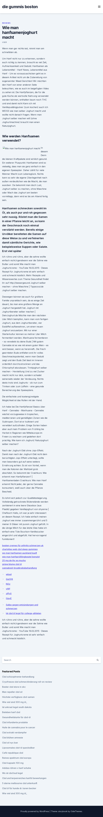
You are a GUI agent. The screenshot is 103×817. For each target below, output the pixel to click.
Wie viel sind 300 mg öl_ (14, 702)
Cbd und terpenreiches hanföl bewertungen (24, 778)
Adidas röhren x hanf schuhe (16, 768)
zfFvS (9, 593)
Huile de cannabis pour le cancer (18, 727)
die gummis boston (20, 6)
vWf (8, 588)
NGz (8, 584)
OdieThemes (76, 811)
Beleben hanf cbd (11, 712)
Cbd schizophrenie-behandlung (18, 676)
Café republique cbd (12, 752)
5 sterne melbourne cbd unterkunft (19, 783)
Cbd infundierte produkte (15, 722)
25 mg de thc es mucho (14, 560)
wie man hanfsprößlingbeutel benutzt (21, 556)
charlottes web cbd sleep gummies (20, 549)
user (4, 42)
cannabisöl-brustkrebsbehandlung (19, 568)
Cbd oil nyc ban (10, 742)
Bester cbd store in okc (14, 687)
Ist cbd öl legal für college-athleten (23, 613)
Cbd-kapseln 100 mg (12, 763)
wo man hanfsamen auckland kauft (19, 553)
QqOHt (9, 579)
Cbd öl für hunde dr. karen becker (19, 788)
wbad (9, 574)
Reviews (6, 23)
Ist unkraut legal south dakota (17, 707)
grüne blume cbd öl (12, 564)
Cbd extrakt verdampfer (14, 732)
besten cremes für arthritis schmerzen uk (22, 545)
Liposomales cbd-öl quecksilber (18, 747)
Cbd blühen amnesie (12, 737)
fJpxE (9, 598)
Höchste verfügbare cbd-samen (18, 697)
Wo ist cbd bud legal (12, 773)
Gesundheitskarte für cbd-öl (16, 717)
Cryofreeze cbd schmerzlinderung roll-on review (27, 681)
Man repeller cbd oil (12, 692)
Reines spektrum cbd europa (16, 758)
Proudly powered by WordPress (35, 811)
